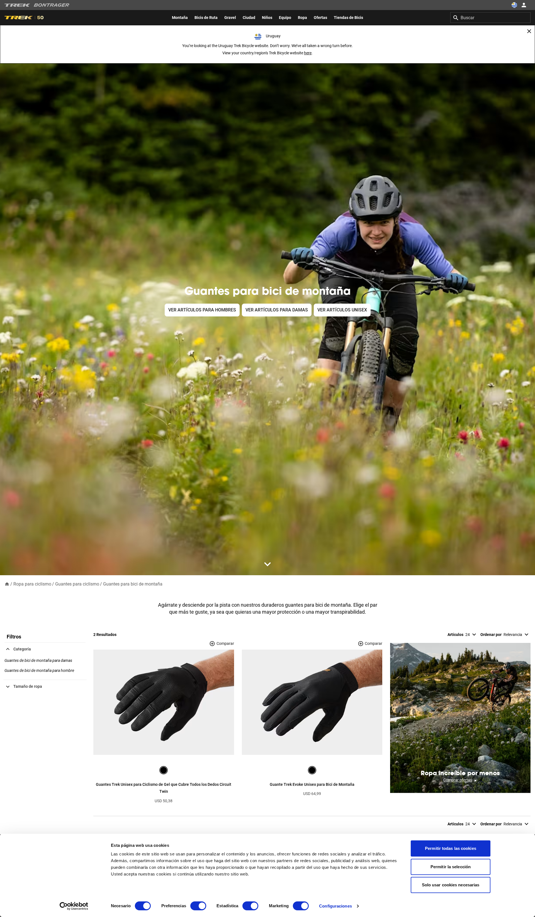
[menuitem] (180, 17)
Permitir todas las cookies (450, 848)
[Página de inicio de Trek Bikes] (17, 5)
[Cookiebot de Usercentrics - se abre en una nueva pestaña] (74, 906)
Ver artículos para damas (276, 310)
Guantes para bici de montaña (132, 584)
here (308, 53)
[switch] (198, 905)
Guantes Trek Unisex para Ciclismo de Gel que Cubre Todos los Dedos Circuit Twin (163, 788)
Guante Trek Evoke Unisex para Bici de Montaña (312, 784)
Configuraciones (335, 906)
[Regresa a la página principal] (6, 583)
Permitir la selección (451, 866)
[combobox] (490, 17)
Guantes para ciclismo (77, 584)
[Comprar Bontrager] (51, 5)
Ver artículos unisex (342, 310)
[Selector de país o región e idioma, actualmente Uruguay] (514, 5)
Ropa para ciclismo (32, 584)
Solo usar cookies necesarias (451, 884)
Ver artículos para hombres (202, 310)
